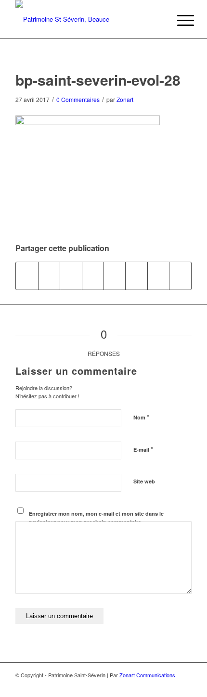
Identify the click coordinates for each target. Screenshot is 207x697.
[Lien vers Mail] (184, 685)
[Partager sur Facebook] (27, 275)
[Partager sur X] (49, 275)
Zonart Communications (147, 675)
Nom (141, 416)
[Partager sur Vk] (136, 275)
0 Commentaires (78, 99)
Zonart (124, 99)
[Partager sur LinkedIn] (93, 275)
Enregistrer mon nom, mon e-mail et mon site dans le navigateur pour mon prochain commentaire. (96, 517)
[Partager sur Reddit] (158, 275)
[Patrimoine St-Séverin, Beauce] (85, 19)
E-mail (143, 449)
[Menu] (178, 20)
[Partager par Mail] (180, 275)
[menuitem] (178, 20)
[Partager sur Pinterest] (70, 275)
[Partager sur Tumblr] (114, 275)
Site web (144, 481)
